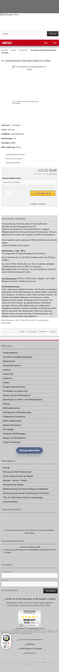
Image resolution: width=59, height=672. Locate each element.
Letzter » (53, 332)
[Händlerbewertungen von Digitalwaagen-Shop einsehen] (29, 627)
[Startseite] (48, 10)
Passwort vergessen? (9, 590)
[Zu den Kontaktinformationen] (29, 639)
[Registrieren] (55, 10)
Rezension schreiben (14, 159)
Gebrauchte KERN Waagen (14, 434)
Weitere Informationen (12, 425)
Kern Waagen (8, 429)
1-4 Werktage (15, 125)
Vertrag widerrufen (10, 353)
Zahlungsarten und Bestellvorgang (17, 412)
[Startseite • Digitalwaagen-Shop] (29, 14)
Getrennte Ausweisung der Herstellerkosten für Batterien (26, 493)
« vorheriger (32, 332)
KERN (18, 147)
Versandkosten (51, 174)
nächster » (43, 332)
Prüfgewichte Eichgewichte (14, 417)
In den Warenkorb (43, 193)
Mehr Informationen (26, 633)
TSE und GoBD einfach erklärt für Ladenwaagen (23, 497)
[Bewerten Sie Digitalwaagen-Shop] (29, 629)
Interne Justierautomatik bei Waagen (18, 476)
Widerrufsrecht (9, 361)
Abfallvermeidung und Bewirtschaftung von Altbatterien (25, 489)
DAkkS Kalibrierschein (12, 421)
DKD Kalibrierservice (11, 408)
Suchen (53, 34)
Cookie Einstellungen (11, 442)
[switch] (6, 646)
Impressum (7, 378)
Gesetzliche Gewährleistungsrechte (17, 357)
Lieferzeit (6, 370)
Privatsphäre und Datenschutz (15, 391)
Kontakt (6, 382)
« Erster (22, 332)
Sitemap (6, 468)
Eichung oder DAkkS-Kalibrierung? (17, 472)
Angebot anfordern (37, 204)
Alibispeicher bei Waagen (13, 485)
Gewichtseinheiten (10, 502)
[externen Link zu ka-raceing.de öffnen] (29, 653)
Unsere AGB (8, 374)
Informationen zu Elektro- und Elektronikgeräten (22, 400)
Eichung (6, 404)
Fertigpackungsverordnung (14, 387)
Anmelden (50, 591)
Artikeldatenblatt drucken (15, 155)
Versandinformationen (12, 365)
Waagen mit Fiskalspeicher (14, 438)
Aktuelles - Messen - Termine (15, 480)
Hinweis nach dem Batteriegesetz (17, 395)
